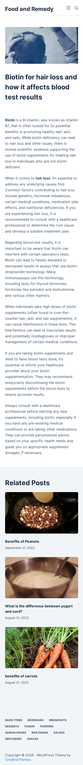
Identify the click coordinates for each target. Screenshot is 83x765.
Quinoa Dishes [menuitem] (15, 732)
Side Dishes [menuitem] (13, 738)
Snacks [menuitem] (32, 738)
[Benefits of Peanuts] (41, 513)
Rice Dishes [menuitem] (40, 732)
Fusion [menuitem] (30, 726)
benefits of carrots (21, 676)
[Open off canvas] (68, 8)
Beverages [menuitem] (36, 720)
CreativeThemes (18, 759)
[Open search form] (76, 8)
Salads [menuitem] (59, 732)
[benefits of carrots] (41, 647)
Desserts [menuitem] (12, 726)
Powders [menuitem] (47, 726)
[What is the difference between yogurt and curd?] (41, 577)
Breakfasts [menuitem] (58, 720)
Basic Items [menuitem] (13, 720)
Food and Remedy (29, 9)
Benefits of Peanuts (22, 541)
